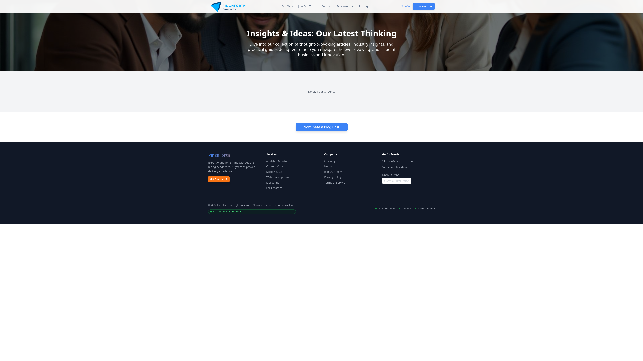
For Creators (274, 188)
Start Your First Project (396, 180)
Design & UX (274, 172)
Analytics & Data (276, 161)
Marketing (272, 182)
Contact (326, 6)
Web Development (278, 177)
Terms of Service (334, 182)
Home (328, 166)
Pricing (363, 6)
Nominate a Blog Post (322, 127)
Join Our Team (307, 6)
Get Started (217, 179)
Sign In (405, 6)
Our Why (287, 6)
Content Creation (277, 166)
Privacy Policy (332, 177)
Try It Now (421, 6)
